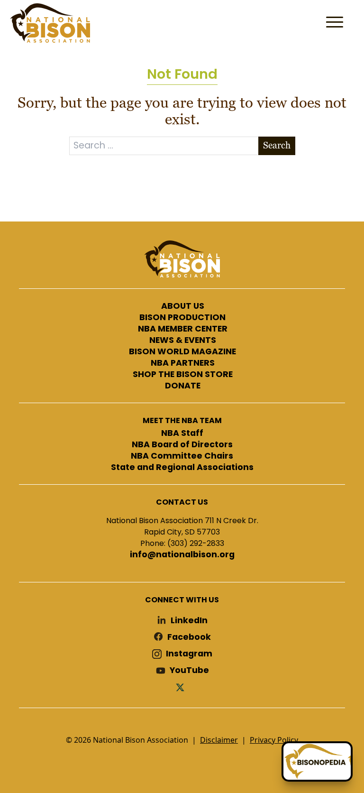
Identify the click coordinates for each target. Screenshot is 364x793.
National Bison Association (49, 23)
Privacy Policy (274, 740)
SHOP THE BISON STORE (183, 374)
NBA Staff (182, 433)
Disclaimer (219, 740)
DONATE (182, 386)
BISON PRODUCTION (182, 318)
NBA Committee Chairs (182, 456)
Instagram (189, 653)
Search (277, 145)
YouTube (189, 670)
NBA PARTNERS (183, 363)
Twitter (182, 687)
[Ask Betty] (317, 761)
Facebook (189, 637)
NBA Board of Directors (182, 445)
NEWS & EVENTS (182, 340)
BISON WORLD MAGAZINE (182, 352)
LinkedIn (189, 620)
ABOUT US (182, 306)
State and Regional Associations (182, 467)
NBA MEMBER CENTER (183, 329)
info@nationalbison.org (182, 555)
